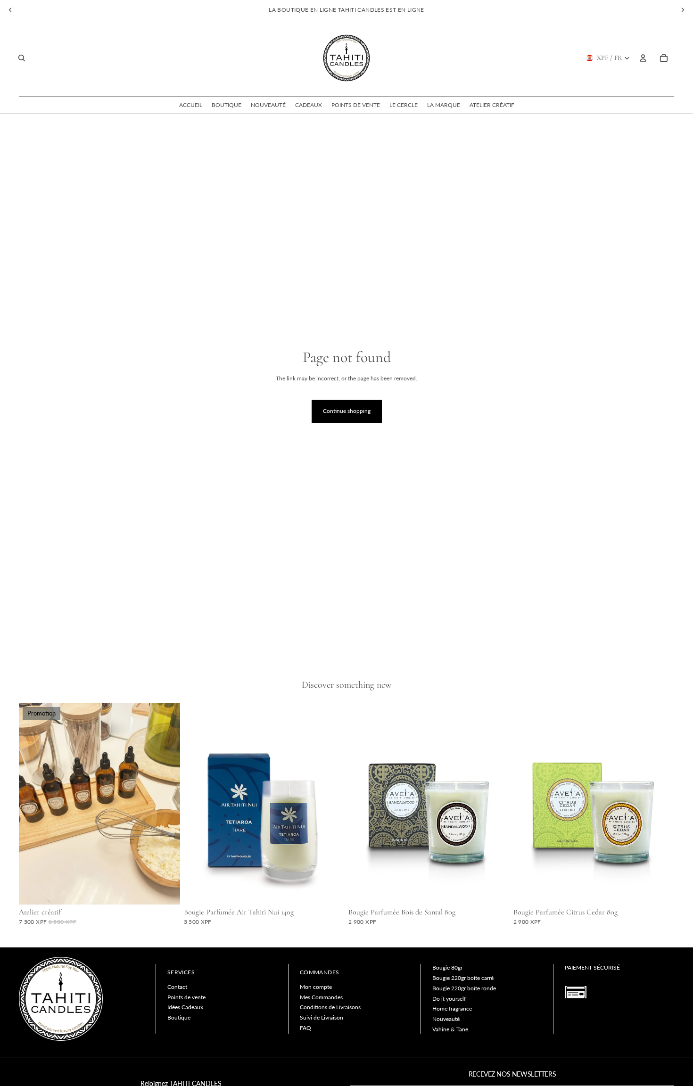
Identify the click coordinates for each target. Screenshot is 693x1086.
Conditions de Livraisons (330, 1007)
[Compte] (643, 58)
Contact (177, 986)
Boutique (178, 1017)
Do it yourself (449, 998)
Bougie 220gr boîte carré (463, 977)
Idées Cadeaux (185, 1007)
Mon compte (316, 986)
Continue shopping (347, 410)
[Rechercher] (21, 58)
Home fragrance (452, 1008)
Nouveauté (446, 1018)
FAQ (305, 1027)
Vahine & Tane (450, 1029)
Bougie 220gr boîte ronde (464, 988)
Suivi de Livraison (321, 1017)
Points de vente (186, 997)
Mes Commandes (321, 997)
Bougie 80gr (447, 967)
